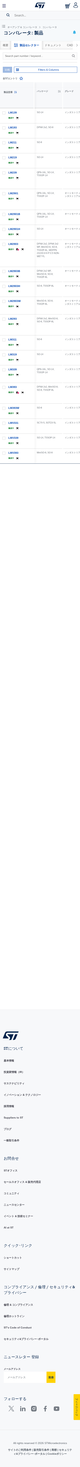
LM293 (12, 318)
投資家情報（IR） (14, 1071)
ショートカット (13, 1257)
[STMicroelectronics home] (40, 5)
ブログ (8, 1128)
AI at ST (9, 1227)
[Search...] (8, 15)
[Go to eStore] (68, 6)
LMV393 (13, 452)
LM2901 (13, 193)
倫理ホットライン (14, 1316)
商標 (54, 1449)
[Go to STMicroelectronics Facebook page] (45, 1409)
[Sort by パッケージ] (59, 91)
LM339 (12, 369)
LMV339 (13, 437)
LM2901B (14, 214)
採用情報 (9, 1106)
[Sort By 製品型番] (15, 92)
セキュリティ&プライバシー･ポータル (26, 1338)
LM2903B (14, 271)
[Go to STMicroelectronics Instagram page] (34, 1409)
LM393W (13, 407)
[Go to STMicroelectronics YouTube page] (56, 1409)
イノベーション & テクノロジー (22, 1094)
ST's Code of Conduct (18, 1327)
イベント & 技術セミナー (18, 1216)
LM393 (12, 386)
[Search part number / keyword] (74, 56)
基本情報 (9, 1060)
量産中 (11, 118)
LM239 (12, 172)
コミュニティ (11, 1193)
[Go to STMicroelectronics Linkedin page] (22, 1409)
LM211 (12, 142)
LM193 (12, 127)
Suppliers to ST (13, 1117)
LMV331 (13, 422)
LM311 (12, 339)
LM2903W (14, 300)
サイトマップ (11, 1269)
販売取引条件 (41, 1449)
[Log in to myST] (75, 5)
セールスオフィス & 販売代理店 (22, 1181)
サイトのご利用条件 (20, 1449)
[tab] (5, 45)
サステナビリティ (14, 1083)
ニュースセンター (14, 1204)
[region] (57, 546)
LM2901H (14, 229)
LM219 (12, 157)
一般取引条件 (11, 1140)
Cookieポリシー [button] (57, 1453)
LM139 (12, 112)
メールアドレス (12, 1369)
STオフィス (10, 1170)
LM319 (12, 354)
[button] (4, 5)
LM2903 (13, 243)
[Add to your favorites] (21, 78)
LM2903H (14, 286)
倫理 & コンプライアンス (18, 1304)
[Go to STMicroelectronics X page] (12, 1409)
